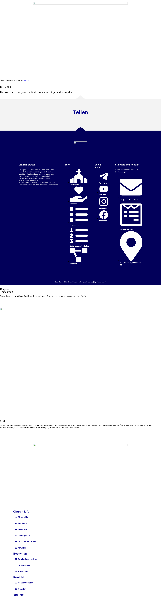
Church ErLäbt (27, 164)
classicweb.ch (101, 282)
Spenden (19, 594)
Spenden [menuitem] (25, 80)
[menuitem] (4, 80)
